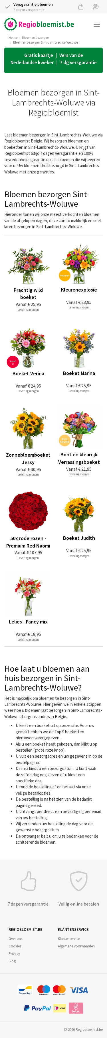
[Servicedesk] (95, 6)
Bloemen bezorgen (35, 37)
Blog (12, 961)
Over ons (15, 938)
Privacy (14, 953)
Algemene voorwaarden (76, 946)
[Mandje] (81, 6)
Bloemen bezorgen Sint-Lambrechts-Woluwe (45, 42)
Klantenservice (69, 938)
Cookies (15, 946)
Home (13, 37)
